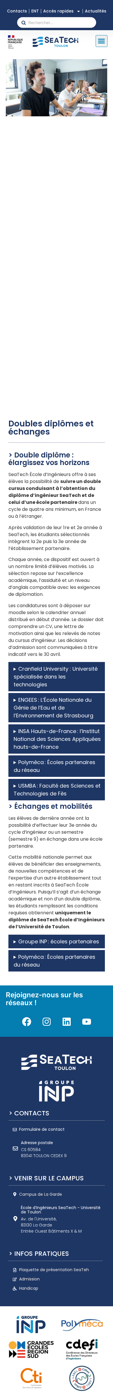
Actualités (95, 11)
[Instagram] (46, 1021)
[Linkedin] (66, 1021)
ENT (35, 11)
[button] (101, 41)
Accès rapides (58, 11)
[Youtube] (86, 1021)
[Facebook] (26, 1021)
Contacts (17, 11)
